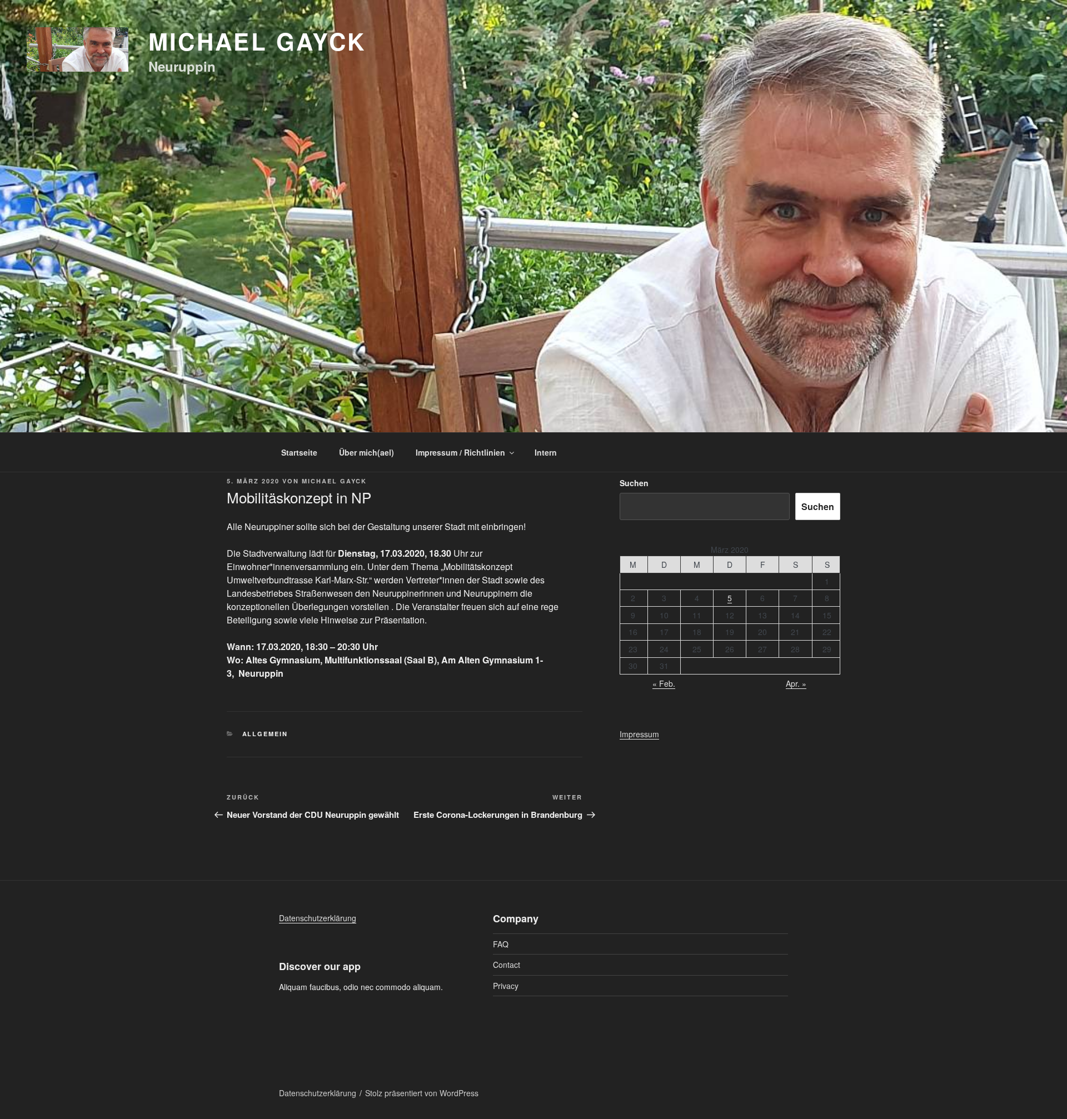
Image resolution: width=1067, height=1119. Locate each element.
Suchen (634, 482)
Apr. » (796, 683)
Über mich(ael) (366, 452)
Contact (506, 964)
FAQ (500, 944)
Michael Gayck (257, 41)
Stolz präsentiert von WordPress (421, 1092)
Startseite (299, 452)
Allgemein (265, 734)
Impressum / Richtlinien (460, 452)
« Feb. (663, 683)
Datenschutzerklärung (317, 917)
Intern (546, 452)
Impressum (639, 734)
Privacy (505, 985)
